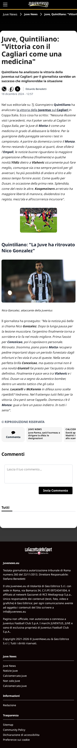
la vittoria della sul (42, 110)
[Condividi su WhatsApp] (4, 89)
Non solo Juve (11, 681)
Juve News (10, 14)
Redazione (9, 705)
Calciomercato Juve (15, 675)
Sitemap (8, 724)
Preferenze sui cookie (16, 739)
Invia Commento (55, 490)
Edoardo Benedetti (36, 89)
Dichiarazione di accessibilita (21, 735)
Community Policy (14, 729)
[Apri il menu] (5, 4)
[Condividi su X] (17, 89)
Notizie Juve (10, 670)
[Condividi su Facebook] (10, 89)
